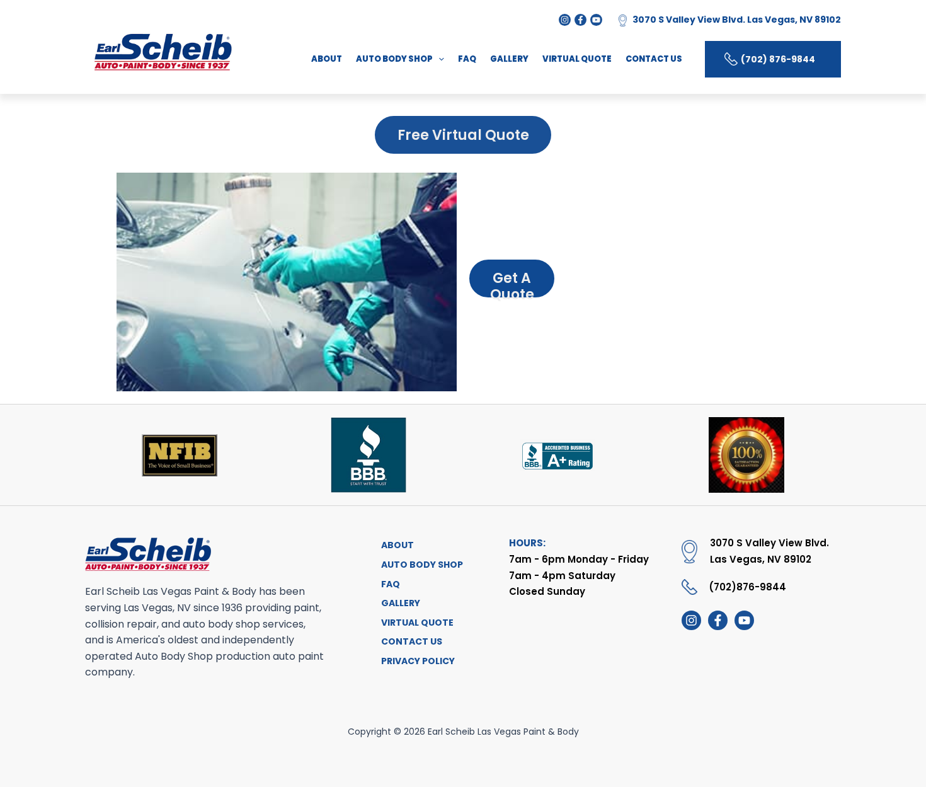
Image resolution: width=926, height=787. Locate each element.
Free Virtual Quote (463, 135)
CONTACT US (654, 59)
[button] (438, 59)
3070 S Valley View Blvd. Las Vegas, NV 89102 (736, 19)
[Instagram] (565, 20)
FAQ (467, 59)
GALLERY (509, 59)
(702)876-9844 (747, 587)
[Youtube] (596, 20)
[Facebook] (580, 20)
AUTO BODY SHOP (394, 59)
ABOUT (326, 59)
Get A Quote (512, 282)
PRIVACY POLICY (418, 661)
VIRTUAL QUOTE (577, 59)
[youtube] (744, 620)
